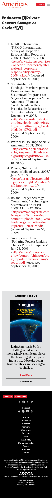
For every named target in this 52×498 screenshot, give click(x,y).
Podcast (26, 408)
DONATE (40, 4)
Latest (26, 436)
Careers (26, 427)
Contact (26, 423)
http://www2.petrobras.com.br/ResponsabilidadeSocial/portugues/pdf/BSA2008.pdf (30, 154)
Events (26, 446)
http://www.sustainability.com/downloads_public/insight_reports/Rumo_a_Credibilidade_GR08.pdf (30, 124)
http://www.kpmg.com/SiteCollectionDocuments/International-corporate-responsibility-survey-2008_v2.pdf (30, 68)
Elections (26, 433)
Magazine (26, 430)
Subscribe (20, 396)
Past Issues (26, 381)
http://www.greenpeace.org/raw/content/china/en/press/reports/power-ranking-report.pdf (30, 257)
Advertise (26, 420)
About (26, 417)
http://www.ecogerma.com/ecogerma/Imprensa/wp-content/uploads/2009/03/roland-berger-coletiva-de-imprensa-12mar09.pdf (30, 219)
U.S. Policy (26, 440)
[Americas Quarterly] (14, 4)
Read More (26, 375)
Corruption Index (26, 443)
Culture (26, 452)
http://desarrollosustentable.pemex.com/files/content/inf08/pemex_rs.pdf (30, 182)
